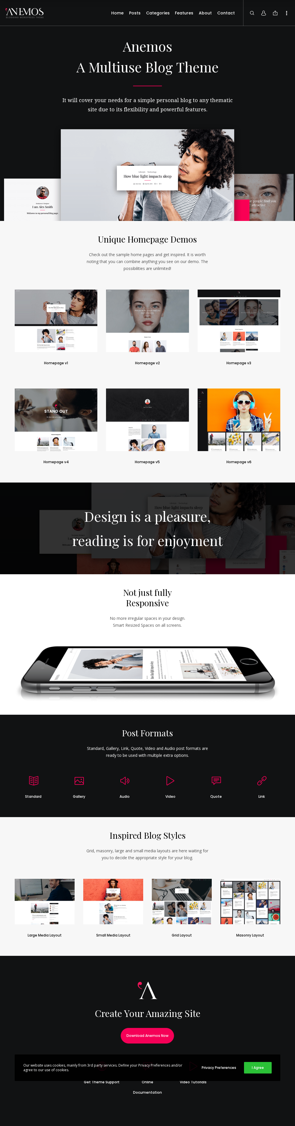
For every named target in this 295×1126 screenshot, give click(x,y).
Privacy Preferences (219, 1067)
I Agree (258, 1067)
